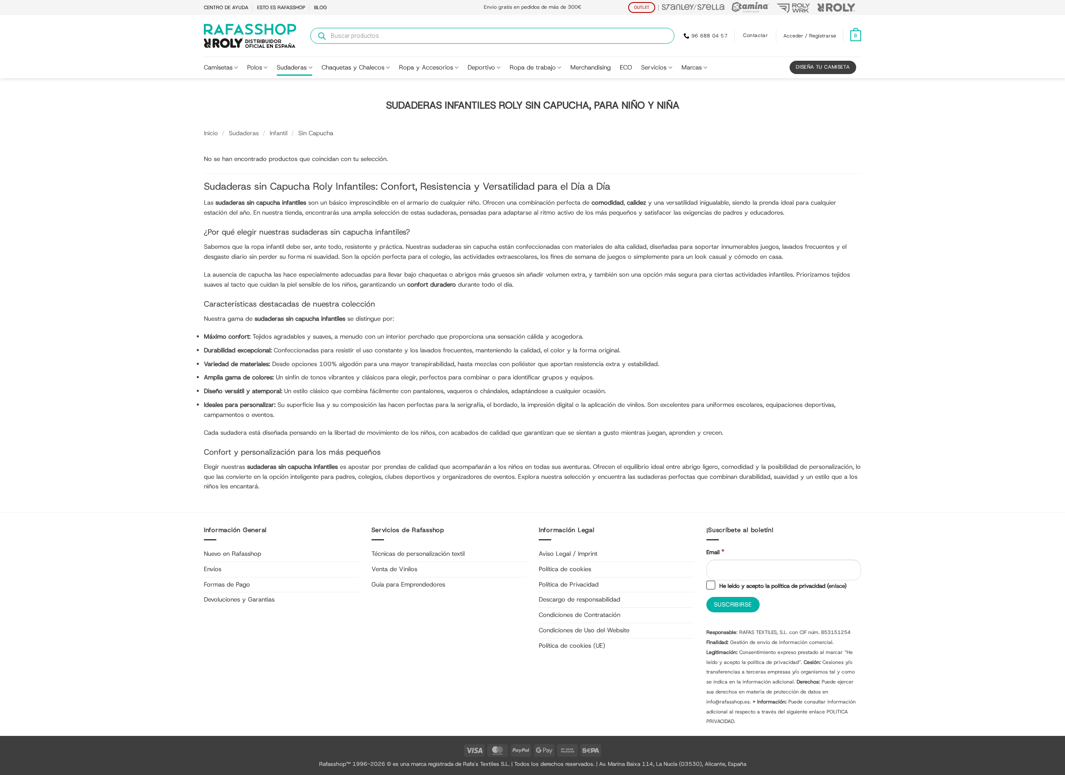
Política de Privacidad (569, 584)
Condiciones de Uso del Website (584, 630)
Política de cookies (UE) (572, 645)
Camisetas (218, 67)
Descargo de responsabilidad (579, 599)
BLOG (320, 7)
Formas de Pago (227, 584)
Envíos (212, 569)
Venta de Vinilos (394, 569)
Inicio (211, 133)
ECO (626, 67)
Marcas (691, 67)
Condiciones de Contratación (579, 615)
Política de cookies (565, 569)
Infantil (278, 133)
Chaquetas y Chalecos (353, 67)
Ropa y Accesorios (426, 67)
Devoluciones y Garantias (239, 599)
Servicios (653, 67)
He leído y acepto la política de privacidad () (782, 585)
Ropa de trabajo (533, 67)
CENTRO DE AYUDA (226, 7)
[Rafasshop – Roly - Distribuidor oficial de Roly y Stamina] (250, 36)
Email (715, 551)
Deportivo (481, 67)
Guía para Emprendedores (408, 584)
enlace (837, 585)
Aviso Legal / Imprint (568, 554)
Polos (254, 67)
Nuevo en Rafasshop (232, 554)
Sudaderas (292, 67)
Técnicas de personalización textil (418, 554)
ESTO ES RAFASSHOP (281, 7)
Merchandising (590, 67)
